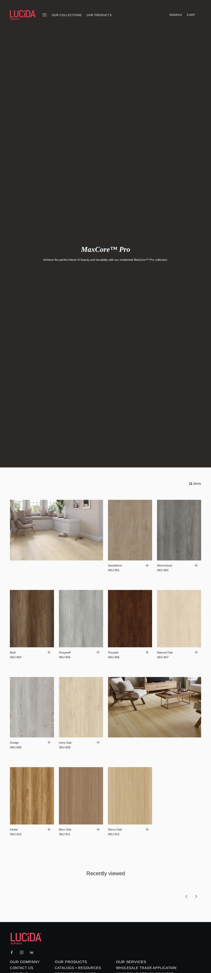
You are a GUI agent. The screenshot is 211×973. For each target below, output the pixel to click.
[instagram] (22, 952)
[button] (147, 565)
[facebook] (12, 952)
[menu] (44, 15)
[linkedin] (31, 952)
